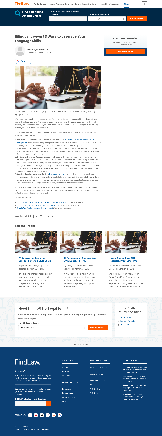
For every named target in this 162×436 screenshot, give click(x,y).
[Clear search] (123, 18)
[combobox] (68, 18)
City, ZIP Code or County (98, 14)
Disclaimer (35, 429)
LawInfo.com (128, 394)
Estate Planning (126, 317)
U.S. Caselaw (95, 389)
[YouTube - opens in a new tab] (36, 415)
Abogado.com (128, 385)
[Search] (144, 3)
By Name (65, 401)
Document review (56, 174)
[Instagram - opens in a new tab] (48, 415)
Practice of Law (35, 30)
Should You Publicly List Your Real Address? (35, 208)
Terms (17, 429)
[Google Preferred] (60, 415)
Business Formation (128, 321)
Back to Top (82, 344)
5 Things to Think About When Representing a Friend (39, 205)
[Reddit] (54, 415)
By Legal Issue (67, 393)
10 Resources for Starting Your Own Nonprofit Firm (80, 259)
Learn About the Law (98, 381)
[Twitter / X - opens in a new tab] (42, 415)
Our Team (66, 367)
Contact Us (66, 375)
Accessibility (66, 371)
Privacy (25, 429)
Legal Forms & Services (98, 367)
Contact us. (36, 380)
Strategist (47, 30)
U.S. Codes (94, 393)
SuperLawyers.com (130, 376)
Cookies (45, 429)
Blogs (25, 30)
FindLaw (17, 30)
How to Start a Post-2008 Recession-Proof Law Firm (123, 259)
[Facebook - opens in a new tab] (30, 415)
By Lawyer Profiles (68, 397)
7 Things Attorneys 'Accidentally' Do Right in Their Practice (41, 202)
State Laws (124, 325)
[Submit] (48, 403)
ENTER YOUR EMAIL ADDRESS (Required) (30, 399)
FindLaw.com (128, 367)
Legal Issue (54, 14)
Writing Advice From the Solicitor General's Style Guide (35, 259)
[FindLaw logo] (23, 3)
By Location (66, 389)
